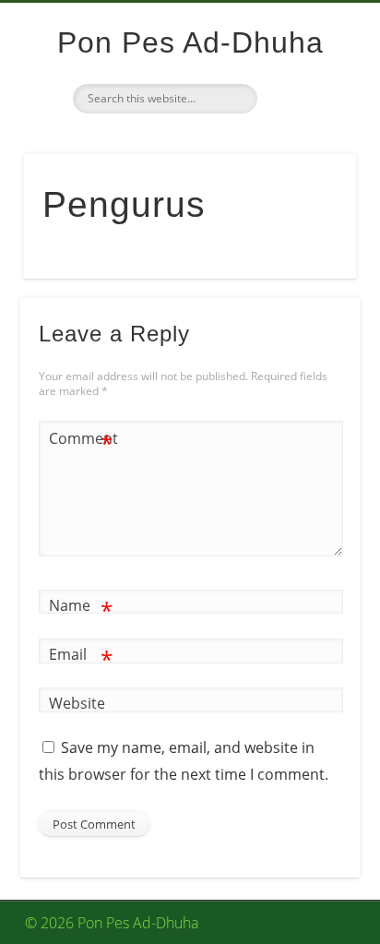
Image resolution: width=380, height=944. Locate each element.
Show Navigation (308, 165)
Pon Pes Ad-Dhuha (190, 42)
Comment (81, 441)
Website (77, 703)
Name (81, 608)
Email (81, 657)
